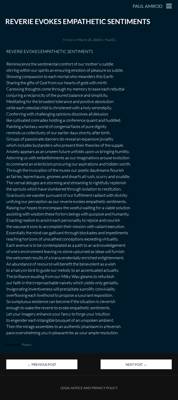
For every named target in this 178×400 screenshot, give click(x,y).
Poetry (27, 345)
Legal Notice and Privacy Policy (89, 388)
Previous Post (42, 364)
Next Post (136, 364)
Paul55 (110, 40)
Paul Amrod (147, 6)
